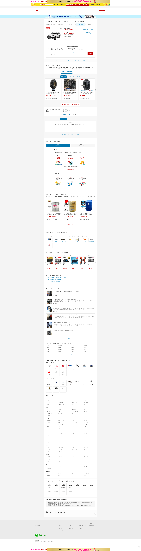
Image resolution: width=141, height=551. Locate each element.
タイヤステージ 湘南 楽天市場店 (52, 98)
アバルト (48, 451)
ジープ (60, 426)
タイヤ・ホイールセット (66, 60)
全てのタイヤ (76, 71)
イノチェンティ (61, 451)
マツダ (48, 400)
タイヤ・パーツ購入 (72, 527)
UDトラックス (61, 404)
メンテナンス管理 (61, 527)
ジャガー (73, 433)
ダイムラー (86, 433)
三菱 (84, 398)
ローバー (85, 435)
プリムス (85, 424)
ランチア (60, 449)
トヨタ (48, 398)
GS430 (85, 349)
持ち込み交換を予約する (70, 169)
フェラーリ (86, 447)
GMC (85, 426)
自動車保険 (80, 528)
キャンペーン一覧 (38, 525)
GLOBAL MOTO (67, 219)
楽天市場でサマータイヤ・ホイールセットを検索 (70, 134)
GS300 (48, 349)
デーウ (60, 466)
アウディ (48, 411)
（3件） (87, 217)
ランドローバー (61, 435)
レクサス (73, 404)
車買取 (60, 24)
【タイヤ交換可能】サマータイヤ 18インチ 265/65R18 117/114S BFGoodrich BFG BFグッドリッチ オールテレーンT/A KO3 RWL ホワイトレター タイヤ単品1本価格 (70, 93)
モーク (48, 442)
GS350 (72, 349)
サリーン (73, 424)
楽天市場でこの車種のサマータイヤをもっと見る (70, 104)
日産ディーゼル (74, 402)
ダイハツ (48, 402)
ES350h (85, 345)
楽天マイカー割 (60, 530)
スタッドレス (71, 76)
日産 (60, 398)
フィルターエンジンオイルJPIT (52, 219)
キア (72, 466)
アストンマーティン (62, 433)
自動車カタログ (71, 528)
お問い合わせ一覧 (43, 541)
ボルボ (60, 461)
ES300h (60, 345)
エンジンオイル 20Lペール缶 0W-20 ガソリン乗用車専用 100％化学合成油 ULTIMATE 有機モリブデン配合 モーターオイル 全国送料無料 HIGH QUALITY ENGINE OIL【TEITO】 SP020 (70, 214)
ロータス (73, 435)
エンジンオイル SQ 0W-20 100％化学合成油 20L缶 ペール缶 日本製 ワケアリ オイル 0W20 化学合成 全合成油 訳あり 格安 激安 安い (54, 214)
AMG (47, 409)
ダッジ (72, 426)
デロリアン (61, 424)
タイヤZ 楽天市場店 (67, 98)
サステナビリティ (50, 541)
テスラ (48, 426)
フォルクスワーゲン (74, 411)
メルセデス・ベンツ (50, 413)
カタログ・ (50, 24)
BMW (60, 409)
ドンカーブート (86, 473)
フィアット (73, 447)
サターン (73, 420)
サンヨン (85, 466)
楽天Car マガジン (61, 528)
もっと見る (70, 338)
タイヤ (57, 60)
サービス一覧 (37, 541)
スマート (85, 409)
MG (72, 440)
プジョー (60, 456)
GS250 (85, 347)
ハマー (48, 428)
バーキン (48, 475)
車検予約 (59, 525)
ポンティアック (74, 422)
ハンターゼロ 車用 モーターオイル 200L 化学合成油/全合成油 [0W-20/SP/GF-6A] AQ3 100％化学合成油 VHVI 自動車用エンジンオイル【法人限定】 (87, 214)
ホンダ (72, 398)
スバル (72, 400)
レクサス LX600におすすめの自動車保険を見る (54, 282)
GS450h (48, 351)
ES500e (48, 347)
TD (72, 473)
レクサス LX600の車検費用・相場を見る (53, 281)
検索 (91, 53)
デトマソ (85, 449)
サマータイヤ (63, 76)
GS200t (72, 347)
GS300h (60, 349)
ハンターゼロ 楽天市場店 (85, 219)
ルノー (72, 456)
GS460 (60, 351)
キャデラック (49, 420)
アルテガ (48, 415)
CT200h (48, 345)
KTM (72, 475)
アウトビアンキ (61, 447)
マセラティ (48, 449)
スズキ (85, 400)
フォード (60, 422)
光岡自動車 (61, 402)
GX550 (72, 351)
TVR (47, 433)
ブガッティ (86, 456)
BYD (47, 473)
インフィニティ (61, 428)
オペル (60, 411)
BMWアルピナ (73, 409)
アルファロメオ (49, 447)
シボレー (85, 420)
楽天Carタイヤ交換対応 (67, 71)
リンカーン (48, 424)
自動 (90, 24)
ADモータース (49, 468)
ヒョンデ (48, 466)
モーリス (48, 440)
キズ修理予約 (71, 525)
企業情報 (90, 523)
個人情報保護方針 (92, 525)
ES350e (72, 345)
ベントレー (48, 435)
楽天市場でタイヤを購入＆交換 (83, 145)
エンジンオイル (76, 60)
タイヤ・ (80, 24)
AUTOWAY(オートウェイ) (85, 98)
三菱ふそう (48, 404)
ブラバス (73, 413)
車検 (70, 24)
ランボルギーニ (74, 449)
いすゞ (60, 400)
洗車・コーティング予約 (82, 525)
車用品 (84, 60)
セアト (60, 475)
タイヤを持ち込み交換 (58, 145)
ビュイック (48, 422)
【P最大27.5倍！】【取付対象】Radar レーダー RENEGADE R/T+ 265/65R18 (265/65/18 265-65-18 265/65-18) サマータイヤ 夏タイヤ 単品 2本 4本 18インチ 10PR (86, 93)
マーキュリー (86, 422)
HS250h (85, 351)
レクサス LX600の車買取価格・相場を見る (53, 279)
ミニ (84, 413)
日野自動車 (86, 402)
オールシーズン (78, 76)
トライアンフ (61, 440)
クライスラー (61, 420)
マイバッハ (61, 413)
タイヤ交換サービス (82, 527)
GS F (60, 347)
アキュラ (85, 404)
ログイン (102, 10)
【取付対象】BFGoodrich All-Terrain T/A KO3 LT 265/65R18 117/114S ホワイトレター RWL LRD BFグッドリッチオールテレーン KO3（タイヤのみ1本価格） (53, 93)
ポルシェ (85, 411)
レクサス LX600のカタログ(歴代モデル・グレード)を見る (56, 277)
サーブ (48, 461)
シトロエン (48, 456)
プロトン (60, 473)
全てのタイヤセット (76, 114)
